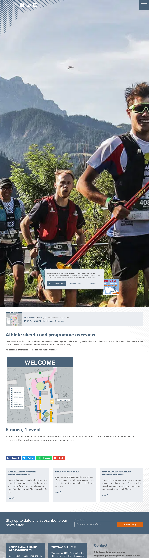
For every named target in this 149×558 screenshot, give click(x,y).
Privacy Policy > (80, 520)
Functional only (75, 283)
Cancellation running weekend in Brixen (22, 473)
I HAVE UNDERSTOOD (56, 283)
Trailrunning (31, 317)
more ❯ (11, 498)
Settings (93, 283)
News (40, 317)
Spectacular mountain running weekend (116, 473)
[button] (13, 458)
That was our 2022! (67, 471)
